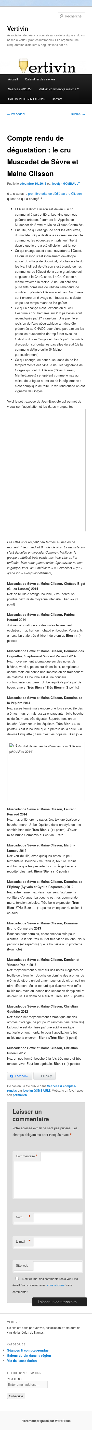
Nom (23, 1217)
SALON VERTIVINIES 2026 (26, 99)
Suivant (78, 114)
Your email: (14, 1378)
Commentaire (27, 1156)
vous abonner (56, 1285)
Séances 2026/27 (20, 89)
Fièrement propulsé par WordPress (46, 1420)
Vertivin (17, 28)
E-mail (23, 1241)
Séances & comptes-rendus (28, 1350)
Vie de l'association (22, 1360)
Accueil (13, 79)
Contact (57, 99)
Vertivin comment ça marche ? (59, 89)
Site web (22, 1265)
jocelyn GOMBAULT (66, 183)
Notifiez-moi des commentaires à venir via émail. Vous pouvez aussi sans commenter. (45, 1285)
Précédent (16, 114)
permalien (20, 1095)
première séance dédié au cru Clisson (55, 193)
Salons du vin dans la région (29, 1355)
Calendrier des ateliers (40, 79)
